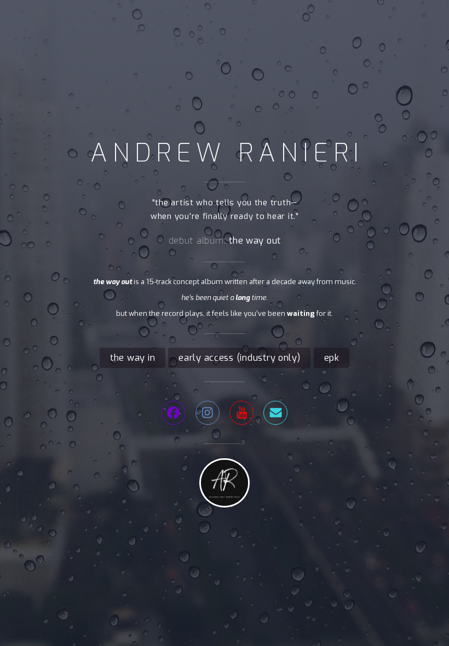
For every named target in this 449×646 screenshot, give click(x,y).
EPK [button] (331, 357)
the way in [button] (132, 357)
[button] (174, 413)
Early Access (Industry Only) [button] (240, 357)
